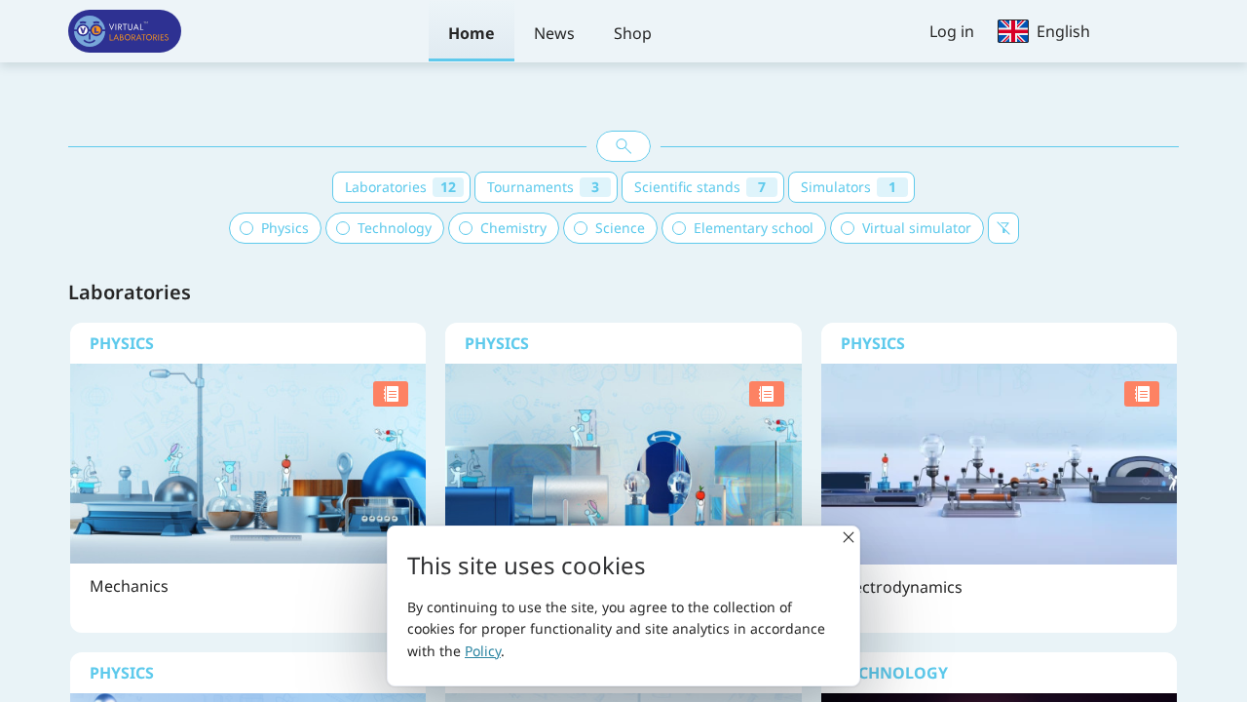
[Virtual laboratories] (124, 31)
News (554, 33)
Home (471, 33)
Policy (483, 651)
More (246, 542)
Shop (633, 33)
